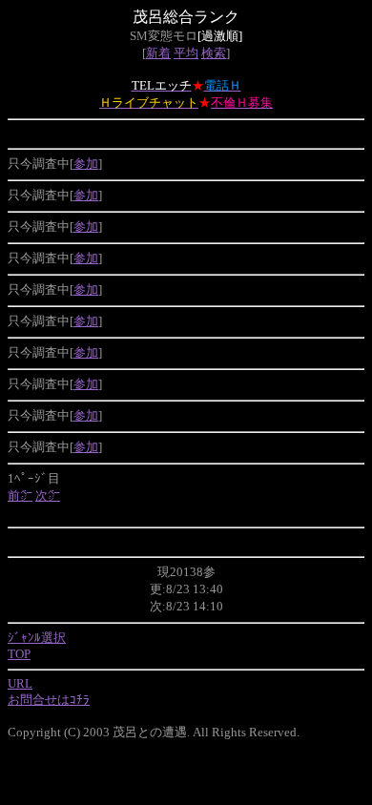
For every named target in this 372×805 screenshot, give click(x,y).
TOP (19, 654)
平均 (186, 53)
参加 (85, 163)
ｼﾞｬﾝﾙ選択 (37, 637)
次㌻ (47, 495)
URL (20, 683)
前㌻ (20, 495)
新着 (158, 53)
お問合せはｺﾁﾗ (49, 699)
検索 (213, 53)
